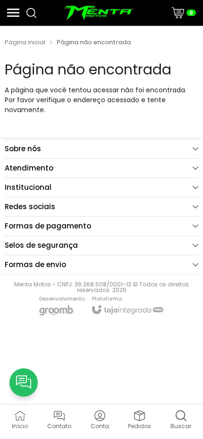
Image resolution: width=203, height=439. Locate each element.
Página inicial (25, 42)
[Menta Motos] (99, 13)
